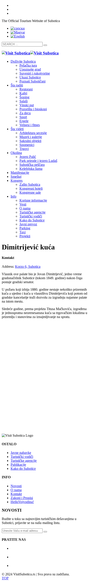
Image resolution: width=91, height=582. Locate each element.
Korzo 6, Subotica (27, 266)
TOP (5, 578)
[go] (45, 45)
